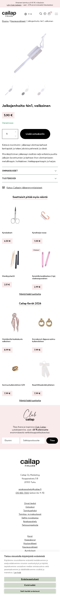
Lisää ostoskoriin (35, 134)
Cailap (9, 14)
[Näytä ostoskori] (49, 13)
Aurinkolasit (30, 551)
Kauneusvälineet (18, 21)
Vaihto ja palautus (30, 518)
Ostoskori (30, 507)
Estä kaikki (29, 585)
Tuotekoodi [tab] (9, 178)
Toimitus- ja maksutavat (30, 514)
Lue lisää (17, 573)
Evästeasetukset (30, 579)
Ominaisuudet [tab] (10, 171)
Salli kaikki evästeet (30, 591)
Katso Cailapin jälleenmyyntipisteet (24, 187)
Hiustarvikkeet (30, 543)
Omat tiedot (30, 503)
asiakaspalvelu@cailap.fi (30, 489)
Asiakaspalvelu (30, 521)
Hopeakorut (30, 540)
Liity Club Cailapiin (14, 5)
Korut (30, 536)
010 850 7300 (22, 493)
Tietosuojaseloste (30, 525)
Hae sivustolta (40, 13)
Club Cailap (40, 427)
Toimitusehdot (30, 510)
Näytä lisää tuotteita (30, 294)
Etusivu (5, 21)
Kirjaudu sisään (45, 13)
